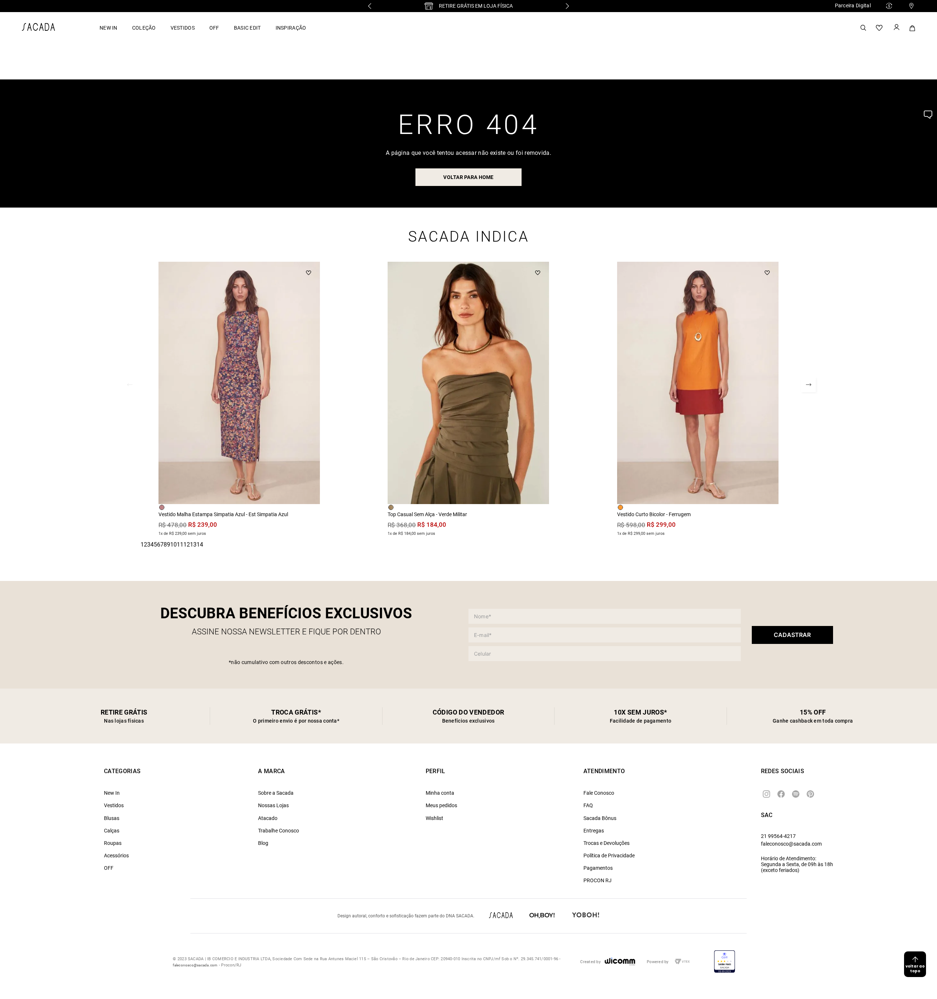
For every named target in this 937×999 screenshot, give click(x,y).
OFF (214, 28)
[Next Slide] (567, 6)
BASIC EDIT (247, 28)
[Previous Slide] (370, 6)
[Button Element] (896, 28)
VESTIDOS (183, 28)
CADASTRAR (792, 634)
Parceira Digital (853, 5)
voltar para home (468, 177)
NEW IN (108, 28)
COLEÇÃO (144, 28)
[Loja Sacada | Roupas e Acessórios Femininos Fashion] (38, 28)
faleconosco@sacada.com (791, 844)
